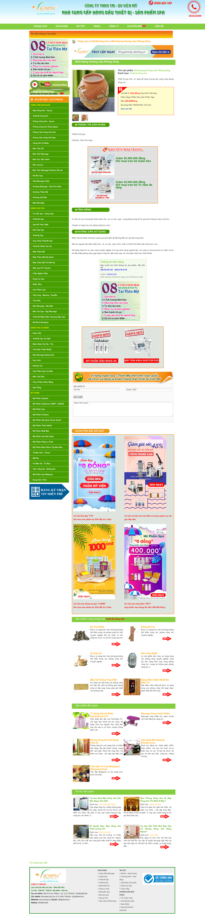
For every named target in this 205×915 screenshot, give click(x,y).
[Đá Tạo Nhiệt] (81, 642)
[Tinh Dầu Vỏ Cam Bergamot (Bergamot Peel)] (81, 781)
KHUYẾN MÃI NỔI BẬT (90, 431)
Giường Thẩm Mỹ (40, 192)
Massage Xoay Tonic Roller (155, 713)
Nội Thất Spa (38, 230)
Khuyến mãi (134, 26)
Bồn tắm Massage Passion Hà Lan (48, 170)
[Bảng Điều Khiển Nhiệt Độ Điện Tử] (132, 695)
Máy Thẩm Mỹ (39, 252)
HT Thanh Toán (127, 898)
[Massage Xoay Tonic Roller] (132, 728)
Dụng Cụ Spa (38, 279)
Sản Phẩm (62, 26)
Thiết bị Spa (103, 883)
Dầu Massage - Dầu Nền (43, 306)
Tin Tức (80, 26)
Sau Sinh (37, 360)
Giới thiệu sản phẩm (128, 883)
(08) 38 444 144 (107, 270)
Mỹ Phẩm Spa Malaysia (43, 474)
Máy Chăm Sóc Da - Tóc (43, 344)
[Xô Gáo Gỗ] (81, 668)
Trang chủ (40, 26)
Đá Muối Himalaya (40, 322)
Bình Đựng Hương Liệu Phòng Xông (130, 41)
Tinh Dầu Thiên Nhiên (42, 349)
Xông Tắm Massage (40, 105)
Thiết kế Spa (104, 880)
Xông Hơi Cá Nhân (41, 143)
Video (96, 26)
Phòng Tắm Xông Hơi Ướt (44, 132)
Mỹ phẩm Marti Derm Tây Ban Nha (47, 447)
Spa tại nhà (103, 898)
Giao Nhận (125, 904)
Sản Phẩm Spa (39, 290)
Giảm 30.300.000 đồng (130, 158)
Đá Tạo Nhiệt (97, 627)
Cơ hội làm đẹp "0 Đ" (83, 516)
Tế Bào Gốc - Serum (41, 453)
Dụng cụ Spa (104, 889)
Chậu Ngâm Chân (40, 273)
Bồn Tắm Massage (41, 154)
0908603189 (112, 274)
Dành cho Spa (126, 886)
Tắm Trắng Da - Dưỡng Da (44, 469)
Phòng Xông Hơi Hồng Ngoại (45, 127)
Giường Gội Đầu (40, 197)
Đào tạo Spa (104, 895)
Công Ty (114, 26)
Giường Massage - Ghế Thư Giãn (47, 187)
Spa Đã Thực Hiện (40, 225)
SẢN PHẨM (102, 870)
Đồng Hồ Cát (148, 627)
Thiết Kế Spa (38, 219)
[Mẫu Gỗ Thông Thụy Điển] (81, 695)
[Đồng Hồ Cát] (132, 642)
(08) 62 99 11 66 (120, 270)
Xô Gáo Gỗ (96, 653)
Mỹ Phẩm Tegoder (40, 398)
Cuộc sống (125, 889)
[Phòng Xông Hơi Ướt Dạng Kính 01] (81, 755)
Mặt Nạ (36, 458)
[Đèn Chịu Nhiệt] (132, 668)
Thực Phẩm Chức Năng (43, 382)
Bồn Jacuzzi (38, 165)
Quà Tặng (37, 387)
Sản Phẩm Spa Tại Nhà (43, 371)
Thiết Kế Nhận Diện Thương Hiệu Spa (49, 317)
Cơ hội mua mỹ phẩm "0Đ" (137, 604)
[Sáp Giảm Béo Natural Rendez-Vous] (132, 755)
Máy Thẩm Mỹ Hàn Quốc (43, 257)
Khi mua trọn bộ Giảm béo (133, 161)
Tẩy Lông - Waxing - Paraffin (45, 295)
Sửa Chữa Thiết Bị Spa (43, 241)
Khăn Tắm (37, 284)
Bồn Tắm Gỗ (38, 148)
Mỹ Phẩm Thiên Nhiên (42, 425)
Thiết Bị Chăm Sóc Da (42, 246)
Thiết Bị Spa (38, 235)
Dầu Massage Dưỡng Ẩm (43, 355)
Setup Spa (103, 877)
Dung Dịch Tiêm (40, 480)
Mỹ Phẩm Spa (39, 409)
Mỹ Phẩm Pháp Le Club (43, 442)
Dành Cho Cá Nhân (40, 328)
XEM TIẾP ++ (117, 644)
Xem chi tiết (126, 109)
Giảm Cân (37, 333)
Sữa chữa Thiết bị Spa (107, 901)
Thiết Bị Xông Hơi (40, 116)
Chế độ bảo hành (127, 901)
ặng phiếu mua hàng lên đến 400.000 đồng (144, 607)
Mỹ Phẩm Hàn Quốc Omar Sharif (47, 420)
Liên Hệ (159, 26)
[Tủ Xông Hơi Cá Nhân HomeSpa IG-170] (81, 728)
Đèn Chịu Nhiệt (149, 653)
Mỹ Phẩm (35, 393)
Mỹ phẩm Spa (104, 892)
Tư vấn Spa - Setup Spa (43, 214)
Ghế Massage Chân (41, 181)
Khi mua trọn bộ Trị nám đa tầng (134, 186)
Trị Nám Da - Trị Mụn (41, 464)
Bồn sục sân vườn (41, 159)
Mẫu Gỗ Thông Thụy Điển (103, 680)
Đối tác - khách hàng (129, 873)
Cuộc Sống (154, 835)
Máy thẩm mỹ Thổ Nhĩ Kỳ (44, 263)
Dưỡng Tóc (38, 366)
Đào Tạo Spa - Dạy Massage (45, 311)
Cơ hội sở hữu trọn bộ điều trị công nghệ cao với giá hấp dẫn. (148, 517)
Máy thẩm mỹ (104, 886)
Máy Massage (38, 203)
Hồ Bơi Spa (38, 176)
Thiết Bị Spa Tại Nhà (41, 339)
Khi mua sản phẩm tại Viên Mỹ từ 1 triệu (92, 519)
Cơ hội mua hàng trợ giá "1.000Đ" (89, 604)
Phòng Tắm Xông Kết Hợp (44, 138)
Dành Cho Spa (37, 208)
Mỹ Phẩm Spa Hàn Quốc (43, 436)
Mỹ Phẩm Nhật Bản (41, 431)
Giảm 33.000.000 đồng (130, 182)
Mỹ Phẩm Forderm (41, 415)
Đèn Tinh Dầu (38, 377)
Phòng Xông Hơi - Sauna (43, 121)
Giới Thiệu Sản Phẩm (107, 804)
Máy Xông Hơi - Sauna (42, 110)
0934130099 (195, 16)
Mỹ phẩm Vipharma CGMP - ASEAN (48, 404)
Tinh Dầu (37, 301)
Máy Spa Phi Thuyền (42, 268)
